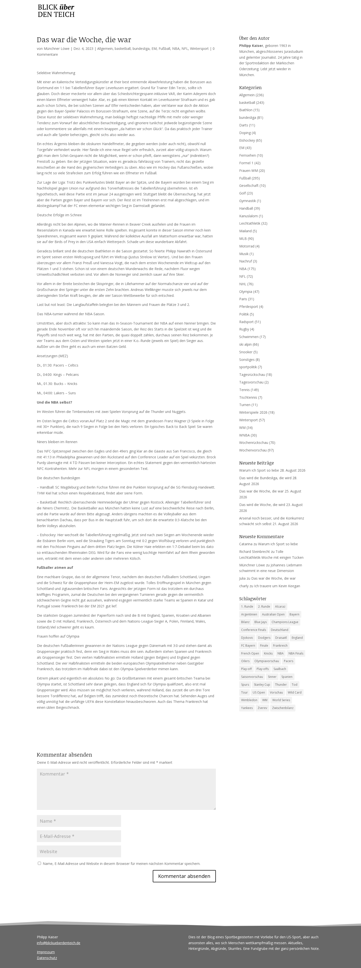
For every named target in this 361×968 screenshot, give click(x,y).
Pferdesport (248, 306)
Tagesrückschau (252, 374)
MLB (243, 238)
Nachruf (245, 261)
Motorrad (246, 246)
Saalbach (280, 669)
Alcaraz (280, 606)
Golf (242, 193)
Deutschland (279, 630)
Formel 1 (246, 163)
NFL (184, 48)
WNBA (244, 435)
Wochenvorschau (253, 450)
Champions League (285, 622)
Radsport (246, 321)
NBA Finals (296, 653)
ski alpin (245, 344)
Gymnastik (247, 200)
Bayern (294, 614)
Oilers (245, 661)
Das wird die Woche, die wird (262, 504)
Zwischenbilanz (282, 708)
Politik (244, 314)
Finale (264, 645)
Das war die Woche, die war (261, 491)
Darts (243, 125)
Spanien (286, 677)
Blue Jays (260, 622)
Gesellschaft (249, 185)
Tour (244, 692)
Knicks (268, 653)
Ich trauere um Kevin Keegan (277, 586)
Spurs (245, 684)
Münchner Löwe (56, 48)
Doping (245, 132)
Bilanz (245, 622)
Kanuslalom (248, 216)
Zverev (262, 708)
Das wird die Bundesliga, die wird (265, 478)
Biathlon (245, 110)
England (297, 638)
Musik (244, 253)
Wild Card (295, 692)
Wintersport (199, 48)
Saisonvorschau (252, 677)
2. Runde (264, 606)
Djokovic (247, 638)
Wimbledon (249, 700)
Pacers (288, 661)
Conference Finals (253, 630)
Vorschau (276, 692)
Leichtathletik (249, 223)
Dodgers (264, 638)
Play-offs (263, 669)
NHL (242, 284)
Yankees (247, 708)
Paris (243, 299)
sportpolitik (248, 367)
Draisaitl (281, 638)
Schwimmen (249, 336)
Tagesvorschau (251, 382)
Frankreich (280, 645)
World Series (281, 700)
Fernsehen (247, 155)
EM (154, 48)
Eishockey (247, 140)
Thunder (281, 684)
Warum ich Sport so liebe (259, 470)
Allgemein (105, 48)
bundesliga (141, 48)
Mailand (245, 231)
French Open (250, 653)
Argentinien (249, 614)
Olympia (245, 291)
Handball (246, 208)
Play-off (246, 669)
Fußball (164, 48)
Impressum (46, 952)
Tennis (244, 389)
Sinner (272, 677)
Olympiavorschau (266, 661)
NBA (176, 48)
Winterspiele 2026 (253, 412)
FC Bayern (248, 645)
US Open (259, 692)
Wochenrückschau (253, 442)
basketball (123, 48)
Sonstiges (247, 359)
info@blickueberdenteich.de (58, 943)
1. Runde (247, 606)
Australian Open (273, 614)
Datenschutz (47, 957)
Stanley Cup (262, 684)
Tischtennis (248, 397)
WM (242, 427)
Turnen (244, 404)
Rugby (244, 329)
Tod (294, 684)
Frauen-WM (248, 170)
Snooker (245, 352)
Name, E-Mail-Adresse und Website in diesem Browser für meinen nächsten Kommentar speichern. (121, 863)
